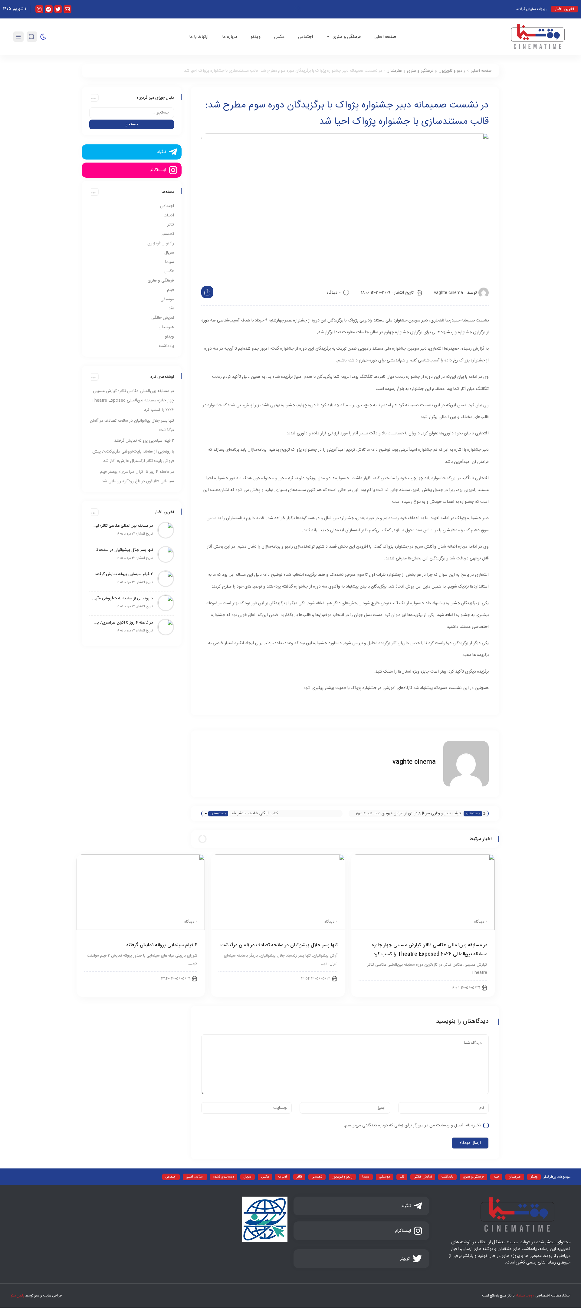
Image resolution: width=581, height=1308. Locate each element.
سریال (169, 252)
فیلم (170, 290)
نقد (171, 308)
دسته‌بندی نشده (223, 1177)
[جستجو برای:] (131, 112)
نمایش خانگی (162, 317)
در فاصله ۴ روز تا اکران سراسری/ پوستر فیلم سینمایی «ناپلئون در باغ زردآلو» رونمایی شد (122, 622)
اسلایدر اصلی (195, 1177)
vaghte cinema (448, 292)
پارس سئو (17, 1296)
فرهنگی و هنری (347, 37)
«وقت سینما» (524, 1296)
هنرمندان (394, 70)
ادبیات (168, 215)
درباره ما (229, 37)
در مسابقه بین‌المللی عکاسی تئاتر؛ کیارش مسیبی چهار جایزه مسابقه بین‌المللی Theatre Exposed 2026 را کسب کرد (132, 400)
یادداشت (166, 346)
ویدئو (256, 37)
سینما (169, 262)
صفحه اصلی (385, 37)
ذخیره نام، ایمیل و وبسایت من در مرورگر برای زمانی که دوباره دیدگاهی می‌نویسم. (412, 1125)
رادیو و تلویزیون (451, 70)
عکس (279, 37)
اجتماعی (305, 37)
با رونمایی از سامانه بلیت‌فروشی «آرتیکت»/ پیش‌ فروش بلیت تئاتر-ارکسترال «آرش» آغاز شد (122, 598)
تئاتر (170, 224)
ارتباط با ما (198, 37)
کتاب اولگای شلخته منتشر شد (254, 813)
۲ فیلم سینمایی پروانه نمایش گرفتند (144, 440)
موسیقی (167, 299)
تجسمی (167, 234)
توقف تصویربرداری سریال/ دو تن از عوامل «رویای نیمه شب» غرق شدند (408, 813)
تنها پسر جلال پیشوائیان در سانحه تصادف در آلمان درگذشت (278, 945)
